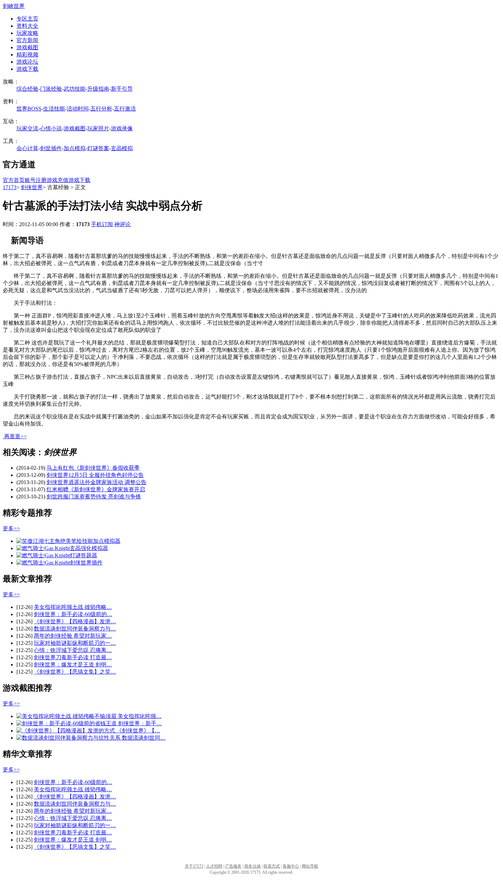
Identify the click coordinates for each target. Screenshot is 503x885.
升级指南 (98, 89)
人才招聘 (214, 866)
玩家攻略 (27, 33)
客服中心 (291, 866)
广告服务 (233, 866)
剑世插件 (51, 148)
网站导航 (310, 866)
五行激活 (125, 109)
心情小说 (51, 128)
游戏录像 (122, 128)
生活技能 (54, 109)
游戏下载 (27, 69)
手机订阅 (102, 224)
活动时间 (78, 109)
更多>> (11, 528)
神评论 (122, 224)
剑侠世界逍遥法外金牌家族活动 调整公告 (96, 482)
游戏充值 (57, 180)
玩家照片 (98, 128)
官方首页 (14, 180)
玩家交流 (27, 128)
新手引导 (122, 89)
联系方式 (271, 866)
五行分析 (101, 109)
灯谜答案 (98, 148)
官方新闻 (27, 40)
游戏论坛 (27, 62)
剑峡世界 (14, 6)
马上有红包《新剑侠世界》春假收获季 (93, 468)
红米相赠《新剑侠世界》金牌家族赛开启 (96, 489)
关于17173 (194, 866)
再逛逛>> (15, 436)
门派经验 (51, 89)
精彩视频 (27, 54)
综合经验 (27, 89)
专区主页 (27, 19)
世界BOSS (28, 109)
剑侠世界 (32, 187)
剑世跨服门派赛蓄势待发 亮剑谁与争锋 (94, 496)
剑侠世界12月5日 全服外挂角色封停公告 (95, 475)
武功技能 (75, 89)
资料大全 (27, 26)
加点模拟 (75, 148)
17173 (9, 187)
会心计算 (27, 148)
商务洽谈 (252, 866)
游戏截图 (27, 47)
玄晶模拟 (122, 148)
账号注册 (36, 180)
